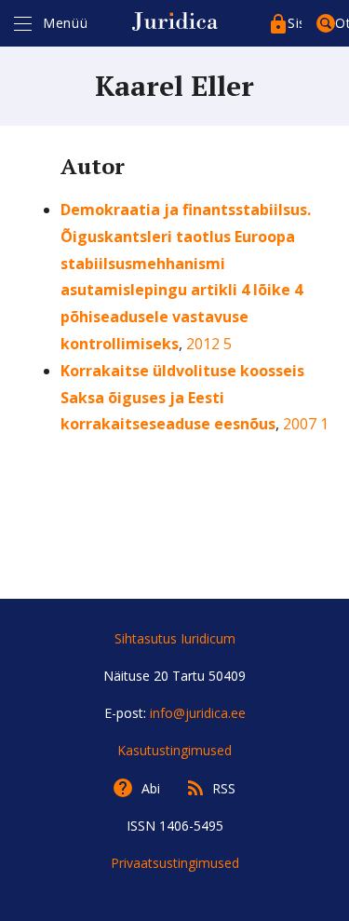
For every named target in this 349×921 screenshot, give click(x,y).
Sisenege (295, 23)
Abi (150, 788)
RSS (223, 788)
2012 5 (209, 343)
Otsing (342, 23)
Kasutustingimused (174, 750)
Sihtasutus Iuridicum (174, 638)
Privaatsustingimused (175, 863)
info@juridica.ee (198, 713)
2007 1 (306, 423)
